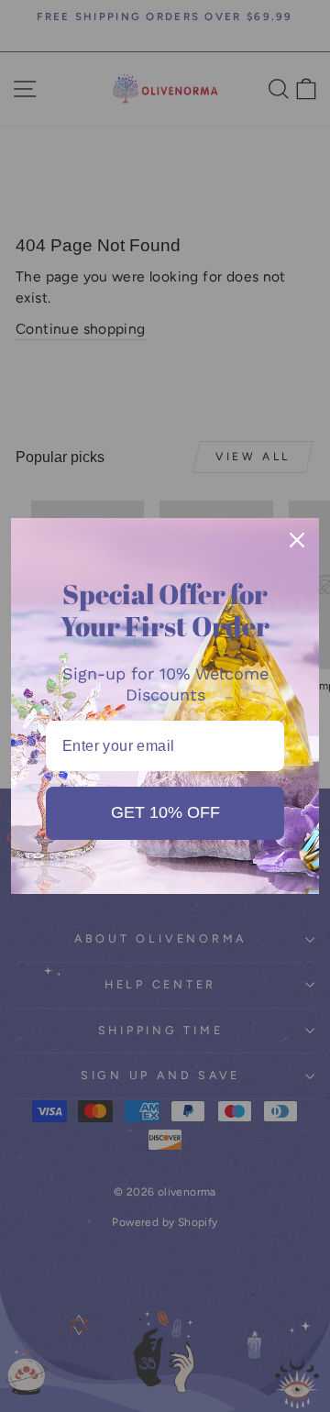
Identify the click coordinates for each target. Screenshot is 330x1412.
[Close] (297, 540)
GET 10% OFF (165, 812)
